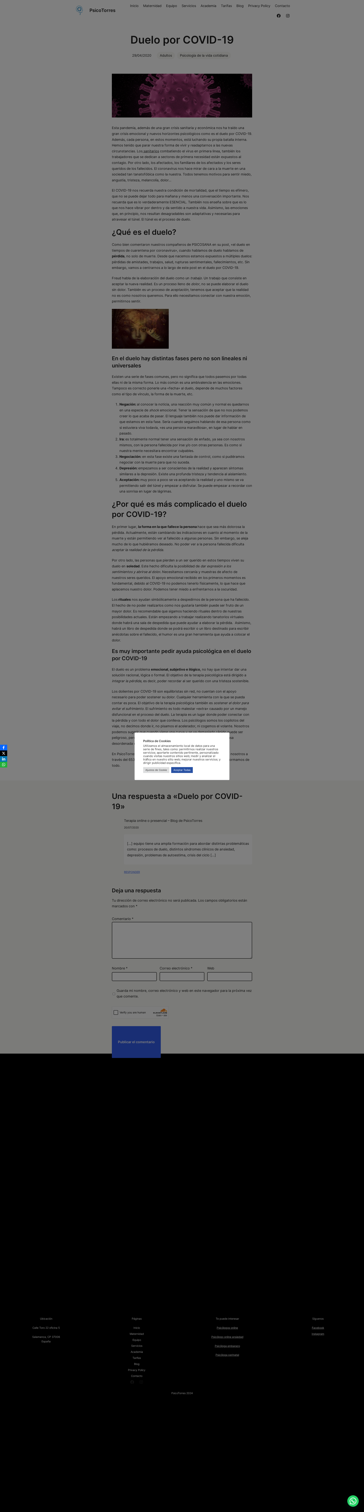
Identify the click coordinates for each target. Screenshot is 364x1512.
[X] (3, 753)
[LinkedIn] (3, 759)
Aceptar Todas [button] (182, 770)
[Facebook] (3, 747)
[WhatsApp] (3, 764)
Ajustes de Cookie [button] (156, 770)
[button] (353, 1501)
